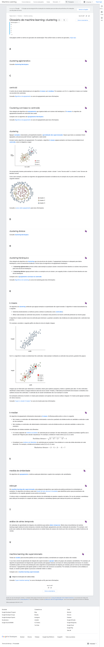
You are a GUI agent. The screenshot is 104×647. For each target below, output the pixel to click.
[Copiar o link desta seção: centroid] (18, 88)
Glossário (55, 2)
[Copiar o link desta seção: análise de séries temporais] (35, 522)
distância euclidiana (31, 432)
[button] (50, 577)
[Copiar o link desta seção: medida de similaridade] (31, 471)
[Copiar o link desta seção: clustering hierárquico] (30, 258)
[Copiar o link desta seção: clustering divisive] (26, 231)
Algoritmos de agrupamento (23, 96)
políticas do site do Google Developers (54, 599)
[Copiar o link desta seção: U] (12, 542)
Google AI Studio (71, 620)
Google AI (59, 637)
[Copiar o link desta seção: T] (12, 510)
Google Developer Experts (8, 617)
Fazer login (99, 2)
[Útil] (86, 16)
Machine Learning (9, 2)
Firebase (69, 617)
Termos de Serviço (7, 643)
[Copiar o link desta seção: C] (12, 76)
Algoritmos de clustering (22, 280)
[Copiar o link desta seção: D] (12, 219)
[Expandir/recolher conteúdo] (19, 22)
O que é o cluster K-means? (23, 401)
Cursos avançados (38, 2)
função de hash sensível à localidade (47, 491)
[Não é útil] (89, 16)
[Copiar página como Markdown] (64, 20)
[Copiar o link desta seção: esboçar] (18, 486)
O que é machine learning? (22, 580)
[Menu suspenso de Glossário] (60, 2)
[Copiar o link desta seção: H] (12, 246)
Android (69, 612)
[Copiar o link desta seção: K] (12, 291)
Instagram (37, 617)
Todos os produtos (70, 637)
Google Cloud (70, 625)
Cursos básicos (26, 2)
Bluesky (37, 615)
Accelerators (5, 620)
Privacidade (16, 643)
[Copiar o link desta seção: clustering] (19, 132)
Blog (36, 612)
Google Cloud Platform (48, 637)
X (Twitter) (37, 622)
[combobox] (73, 1)
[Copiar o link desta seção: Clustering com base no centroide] (41, 108)
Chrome (69, 615)
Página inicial (13, 16)
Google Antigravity (71, 622)
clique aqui (73, 37)
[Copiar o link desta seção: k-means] (18, 303)
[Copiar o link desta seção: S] (12, 459)
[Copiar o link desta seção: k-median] (19, 413)
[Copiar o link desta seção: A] (12, 49)
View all (69, 630)
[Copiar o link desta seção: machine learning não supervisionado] (44, 554)
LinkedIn (37, 620)
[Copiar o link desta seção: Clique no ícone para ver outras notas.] (36, 577)
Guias (48, 2)
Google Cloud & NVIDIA (7, 622)
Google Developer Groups (8, 615)
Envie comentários (83, 20)
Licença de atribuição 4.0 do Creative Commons (62, 597)
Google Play (70, 627)
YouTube (37, 625)
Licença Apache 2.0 (24, 599)
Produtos (20, 16)
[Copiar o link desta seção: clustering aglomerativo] (32, 61)
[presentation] (50, 438)
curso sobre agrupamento (23, 208)
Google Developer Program (9, 612)
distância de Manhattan (29, 442)
